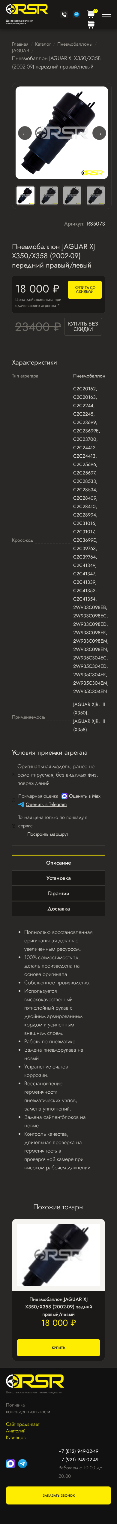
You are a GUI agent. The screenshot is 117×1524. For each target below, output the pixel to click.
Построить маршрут (47, 834)
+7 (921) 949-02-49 (78, 1459)
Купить (58, 1348)
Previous (24, 132)
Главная (20, 44)
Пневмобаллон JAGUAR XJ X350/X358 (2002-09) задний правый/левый (58, 1307)
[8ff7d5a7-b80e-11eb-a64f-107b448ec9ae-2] (72, 195)
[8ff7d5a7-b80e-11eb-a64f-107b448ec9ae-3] (96, 195)
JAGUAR (20, 50)
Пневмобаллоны (74, 44)
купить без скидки (83, 326)
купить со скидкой (85, 290)
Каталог (43, 44)
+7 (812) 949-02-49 (78, 1451)
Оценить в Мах (84, 795)
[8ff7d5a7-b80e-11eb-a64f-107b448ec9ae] (62, 132)
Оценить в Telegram (46, 804)
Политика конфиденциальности (25, 1408)
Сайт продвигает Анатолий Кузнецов (22, 1431)
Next (99, 132)
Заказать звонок (59, 1495)
